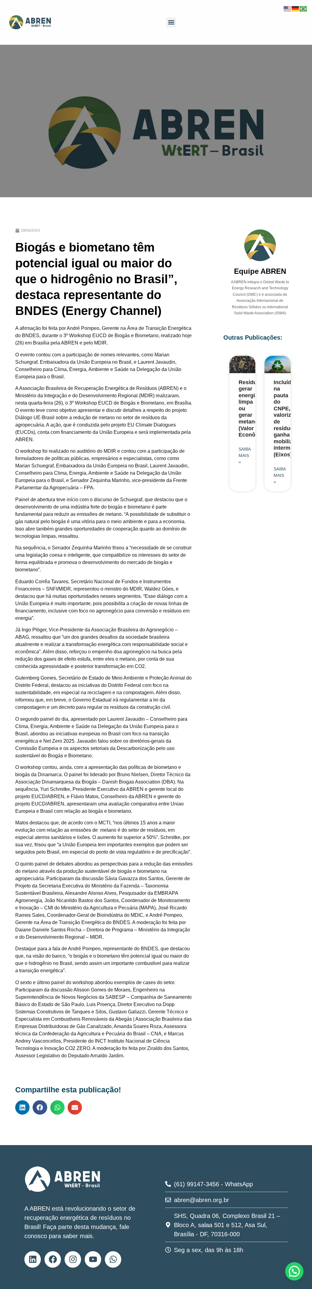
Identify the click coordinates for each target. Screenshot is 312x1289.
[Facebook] (52, 1259)
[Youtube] (93, 1259)
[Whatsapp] (113, 1259)
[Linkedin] (32, 1259)
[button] (171, 22)
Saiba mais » (244, 455)
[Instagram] (73, 1259)
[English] (288, 8)
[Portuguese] (303, 8)
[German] (296, 8)
